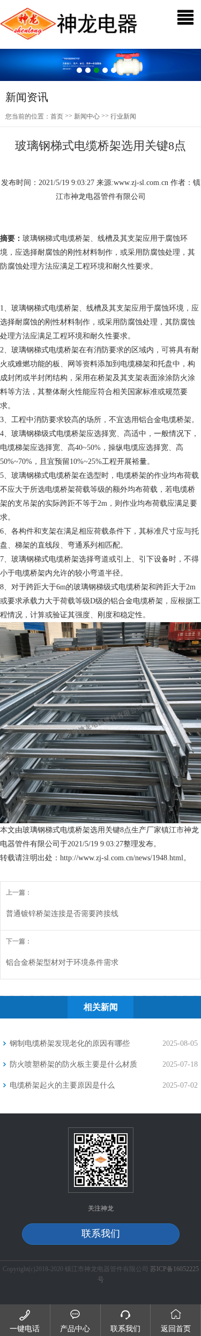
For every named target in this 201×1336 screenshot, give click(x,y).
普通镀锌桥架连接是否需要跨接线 (62, 914)
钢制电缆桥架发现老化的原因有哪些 (70, 1043)
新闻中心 (87, 116)
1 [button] (79, 70)
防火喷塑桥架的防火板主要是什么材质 (73, 1064)
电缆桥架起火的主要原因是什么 (62, 1085)
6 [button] (122, 70)
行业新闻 (123, 116)
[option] (100, 65)
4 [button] (105, 70)
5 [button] (113, 70)
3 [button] (96, 70)
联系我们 (100, 1233)
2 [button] (88, 70)
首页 (56, 116)
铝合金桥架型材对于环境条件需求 (62, 962)
